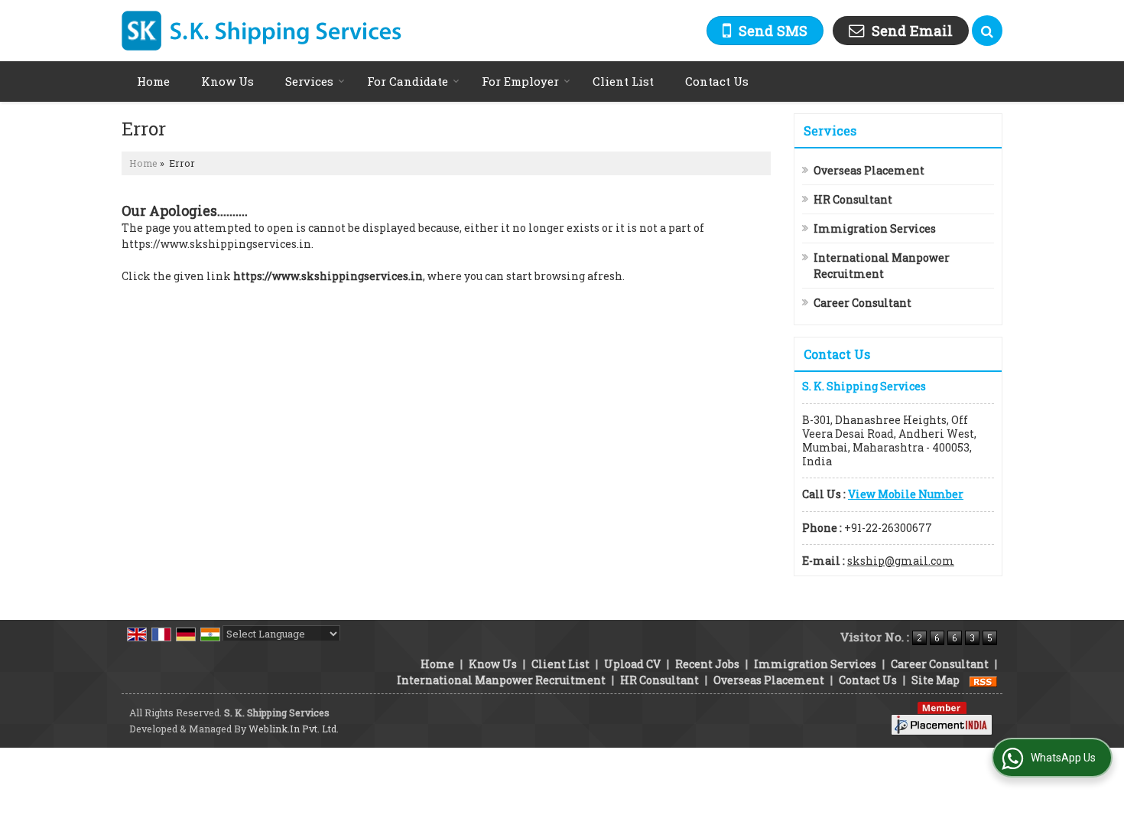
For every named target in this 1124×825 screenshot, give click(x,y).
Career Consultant (862, 302)
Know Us (227, 81)
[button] (905, 494)
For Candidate (407, 81)
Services (309, 81)
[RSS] (983, 680)
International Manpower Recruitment (882, 265)
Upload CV (632, 664)
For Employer (520, 81)
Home (153, 81)
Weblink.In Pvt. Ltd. (294, 728)
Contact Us (717, 81)
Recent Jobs (707, 664)
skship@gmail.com (900, 560)
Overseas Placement (869, 170)
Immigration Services (875, 228)
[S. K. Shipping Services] (262, 31)
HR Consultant (853, 199)
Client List (623, 81)
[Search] (987, 30)
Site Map (935, 680)
